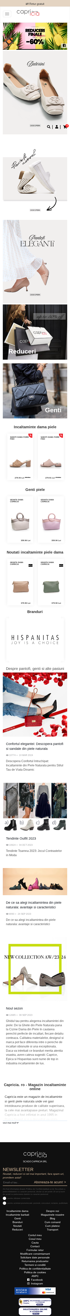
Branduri (18, 1222)
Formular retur (35, 1250)
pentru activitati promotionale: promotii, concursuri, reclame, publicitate (37, 1203)
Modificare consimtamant (35, 1253)
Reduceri (17, 1229)
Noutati (17, 1225)
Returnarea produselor (35, 1261)
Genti (17, 1218)
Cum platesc (52, 1225)
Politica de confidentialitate (35, 1268)
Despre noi (52, 1210)
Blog (52, 1218)
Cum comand (52, 1222)
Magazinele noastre (52, 1214)
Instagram (36, 1283)
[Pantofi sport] (35, 177)
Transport (52, 1229)
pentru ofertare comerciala (18, 1198)
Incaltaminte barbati (17, 1214)
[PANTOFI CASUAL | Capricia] (35, 262)
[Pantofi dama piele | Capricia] (35, 92)
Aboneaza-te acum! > (50, 1182)
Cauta (35, 1242)
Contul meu (35, 1235)
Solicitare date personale (35, 1257)
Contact (35, 1246)
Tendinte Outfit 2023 (21, 838)
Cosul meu (35, 1238)
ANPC (35, 1276)
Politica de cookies (35, 1272)
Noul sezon (14, 1008)
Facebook (36, 1279)
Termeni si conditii (35, 1264)
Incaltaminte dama (17, 1210)
